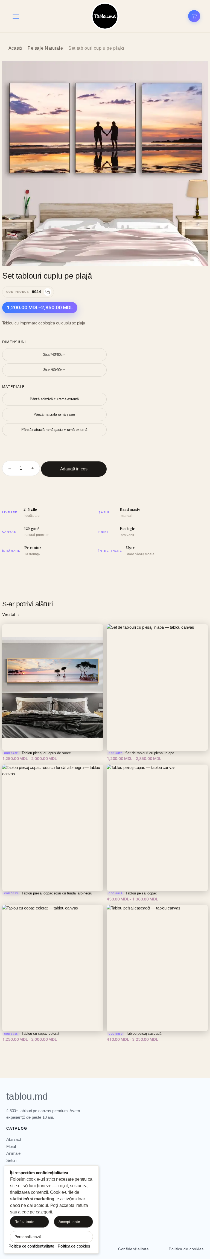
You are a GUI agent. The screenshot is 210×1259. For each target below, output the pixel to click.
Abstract (13, 1139)
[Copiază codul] (47, 292)
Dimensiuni (14, 342)
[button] (197, 70)
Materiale (13, 387)
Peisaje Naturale (45, 48)
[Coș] (194, 16)
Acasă (15, 48)
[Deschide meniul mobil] (16, 16)
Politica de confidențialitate (31, 1246)
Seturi (11, 1160)
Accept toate (69, 1221)
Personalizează (27, 1236)
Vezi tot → (11, 614)
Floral (11, 1146)
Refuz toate (24, 1221)
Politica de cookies (186, 1249)
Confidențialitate (133, 1249)
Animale (13, 1153)
